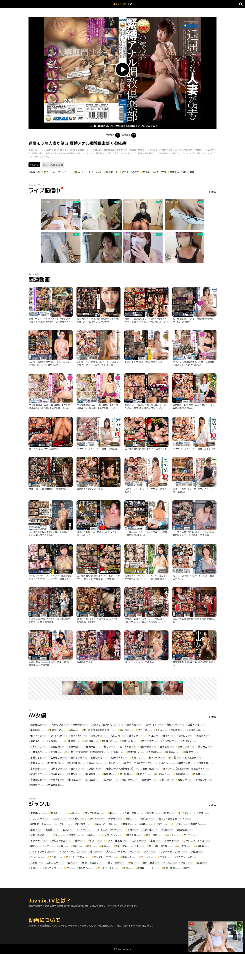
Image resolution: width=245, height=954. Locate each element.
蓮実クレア (57, 730)
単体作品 (174, 172)
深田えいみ (186, 746)
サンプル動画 (95, 813)
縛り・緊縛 (188, 172)
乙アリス (145, 730)
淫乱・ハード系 (107, 824)
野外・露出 (151, 862)
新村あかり (175, 724)
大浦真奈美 (56, 785)
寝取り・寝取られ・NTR (174, 818)
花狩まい (111, 779)
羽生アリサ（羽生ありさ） (140, 763)
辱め (94, 835)
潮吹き (148, 818)
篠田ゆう (80, 724)
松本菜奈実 (193, 757)
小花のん (95, 768)
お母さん (86, 868)
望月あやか (38, 774)
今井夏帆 (206, 763)
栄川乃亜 (75, 779)
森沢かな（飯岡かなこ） (107, 724)
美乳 (131, 818)
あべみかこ (163, 774)
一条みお (113, 763)
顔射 (146, 824)
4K (140, 846)
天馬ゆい (55, 741)
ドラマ (162, 824)
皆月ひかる (196, 730)
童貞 (73, 862)
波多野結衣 (39, 724)
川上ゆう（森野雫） (162, 735)
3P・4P (97, 818)
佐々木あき (38, 735)
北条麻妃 (182, 774)
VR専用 (202, 846)
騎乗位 (129, 824)
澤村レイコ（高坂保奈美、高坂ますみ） (186, 768)
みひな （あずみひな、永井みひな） (87, 752)
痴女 (204, 813)
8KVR (190, 868)
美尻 (78, 846)
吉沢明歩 (57, 774)
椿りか (110, 746)
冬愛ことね (38, 757)
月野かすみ (119, 757)
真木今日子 (136, 752)
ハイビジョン (113, 835)
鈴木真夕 (37, 785)
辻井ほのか (38, 752)
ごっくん (37, 857)
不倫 (132, 829)
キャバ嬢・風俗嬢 (161, 846)
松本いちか (154, 724)
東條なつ (191, 752)
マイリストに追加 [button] (54, 164)
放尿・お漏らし (93, 862)
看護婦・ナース (148, 868)
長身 (35, 868)
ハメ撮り (78, 818)
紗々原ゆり (204, 779)
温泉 (202, 862)
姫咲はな (118, 735)
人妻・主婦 (160, 172)
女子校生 (84, 824)
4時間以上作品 (41, 824)
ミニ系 (55, 857)
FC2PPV (187, 813)
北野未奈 (75, 746)
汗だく (187, 862)
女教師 (36, 862)
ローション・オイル (196, 840)
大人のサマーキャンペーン (123, 851)
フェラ (59, 818)
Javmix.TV (126, 948)
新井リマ (75, 774)
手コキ (95, 840)
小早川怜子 (58, 735)
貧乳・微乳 (124, 846)
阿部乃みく (130, 779)
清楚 (128, 868)
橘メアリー (157, 757)
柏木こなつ (56, 763)
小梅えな (167, 779)
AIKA (74, 730)
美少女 (153, 813)
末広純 (56, 752)
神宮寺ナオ (186, 763)
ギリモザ (184, 846)
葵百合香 (93, 779)
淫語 (106, 846)
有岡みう (95, 763)
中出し (146, 172)
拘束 (35, 846)
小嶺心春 (35, 172)
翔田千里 (93, 746)
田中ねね (73, 741)
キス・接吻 (154, 835)
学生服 (197, 851)
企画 (36, 829)
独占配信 (134, 835)
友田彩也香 (151, 768)
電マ (92, 846)
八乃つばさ (170, 741)
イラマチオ (39, 840)
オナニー (191, 835)
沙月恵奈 (177, 730)
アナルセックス (108, 868)
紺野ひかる (99, 757)
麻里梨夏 (93, 774)
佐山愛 (199, 774)
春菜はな (185, 735)
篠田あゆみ (76, 763)
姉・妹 (96, 851)
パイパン (86, 829)
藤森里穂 (57, 746)
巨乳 (75, 813)
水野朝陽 (91, 741)
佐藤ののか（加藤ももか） (122, 768)
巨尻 (68, 829)
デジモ (115, 818)
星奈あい (78, 768)
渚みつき (127, 730)
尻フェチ (139, 840)
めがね (135, 172)
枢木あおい (79, 735)
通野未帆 (155, 752)
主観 (155, 840)
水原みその (38, 768)
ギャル (173, 835)
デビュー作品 (61, 840)
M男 (134, 862)
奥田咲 (110, 774)
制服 (168, 829)
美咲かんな (130, 741)
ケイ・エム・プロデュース (58, 172)
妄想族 (52, 829)
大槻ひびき (60, 724)
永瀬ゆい (37, 763)
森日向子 (189, 741)
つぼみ (118, 752)
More (213, 192)
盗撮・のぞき (40, 835)
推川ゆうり (110, 741)
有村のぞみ (148, 746)
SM (70, 868)
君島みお (203, 735)
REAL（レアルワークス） (88, 172)
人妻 (64, 846)
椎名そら (144, 774)
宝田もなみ (58, 757)
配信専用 (185, 829)
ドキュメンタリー (110, 829)
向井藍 (175, 757)
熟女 (170, 813)
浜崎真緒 (134, 724)
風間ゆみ (37, 741)
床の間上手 (112, 172)
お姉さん (198, 824)
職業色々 (129, 857)
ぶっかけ (148, 857)
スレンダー (39, 818)
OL (60, 835)
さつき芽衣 (150, 741)
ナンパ (180, 824)
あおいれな (38, 746)
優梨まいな (79, 757)
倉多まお (167, 746)
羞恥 (80, 840)
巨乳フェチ (55, 862)
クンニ (170, 862)
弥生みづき (196, 724)
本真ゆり (138, 757)
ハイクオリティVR (43, 851)
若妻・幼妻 (171, 868)
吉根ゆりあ (99, 735)
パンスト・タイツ (106, 857)
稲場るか (173, 752)
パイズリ (64, 824)
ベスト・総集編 (117, 840)
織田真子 (149, 779)
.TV (122, 4)
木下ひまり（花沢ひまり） (99, 730)
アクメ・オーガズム (72, 851)
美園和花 (37, 730)
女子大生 (150, 829)
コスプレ (76, 835)
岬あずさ (57, 779)
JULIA (161, 730)
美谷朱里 (205, 746)
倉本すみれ (137, 735)
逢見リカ (185, 779)
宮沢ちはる (38, 779)
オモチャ (172, 840)
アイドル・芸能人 (78, 857)
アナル (125, 172)
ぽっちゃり (53, 868)
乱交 (49, 846)
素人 (115, 813)
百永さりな (58, 768)
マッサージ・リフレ (173, 851)
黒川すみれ (128, 746)
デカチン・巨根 (187, 857)
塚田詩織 (127, 774)
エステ (166, 857)
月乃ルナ (168, 763)
